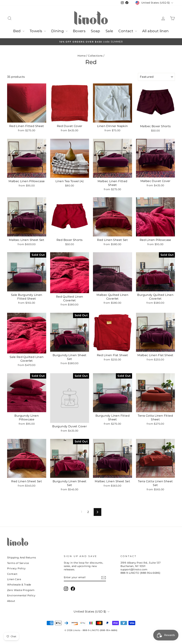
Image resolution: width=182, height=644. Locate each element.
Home (81, 55)
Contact (126, 31)
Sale (109, 31)
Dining (58, 31)
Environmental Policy (21, 595)
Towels (36, 31)
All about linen (155, 31)
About (11, 601)
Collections (95, 55)
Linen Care (14, 579)
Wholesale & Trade (19, 584)
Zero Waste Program (20, 590)
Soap (95, 31)
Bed (17, 31)
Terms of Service (18, 563)
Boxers (79, 31)
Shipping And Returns (21, 557)
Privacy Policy (16, 568)
